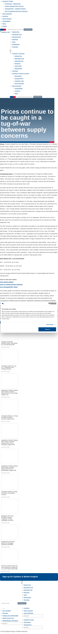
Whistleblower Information (10, 620)
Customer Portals (7, 1)
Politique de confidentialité (10, 615)
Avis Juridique (6, 610)
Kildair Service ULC (8, 618)
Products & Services (18, 53)
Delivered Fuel (16, 37)
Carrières (5, 16)
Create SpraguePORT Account (14, 6)
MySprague (18, 76)
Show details (49, 324)
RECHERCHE (28, 29)
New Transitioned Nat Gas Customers (16, 11)
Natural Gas (15, 32)
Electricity (15, 39)
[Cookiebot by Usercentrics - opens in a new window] (49, 303)
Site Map (5, 613)
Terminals (15, 47)
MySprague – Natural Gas (13, 4)
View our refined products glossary (11, 284)
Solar (13, 42)
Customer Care (19, 81)
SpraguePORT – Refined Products (15, 8)
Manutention (16, 44)
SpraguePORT (19, 78)
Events (4, 26)
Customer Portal (29, 620)
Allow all (47, 329)
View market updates (7, 282)
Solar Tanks (18, 66)
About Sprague (6, 19)
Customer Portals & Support (20, 73)
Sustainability (6, 21)
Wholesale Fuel (17, 34)
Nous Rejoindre (7, 14)
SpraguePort (27, 625)
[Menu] (10, 50)
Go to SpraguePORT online (9, 287)
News (4, 23)
